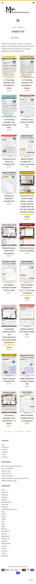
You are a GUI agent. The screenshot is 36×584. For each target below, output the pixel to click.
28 (17, 431)
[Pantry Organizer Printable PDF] (9, 365)
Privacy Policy (6, 473)
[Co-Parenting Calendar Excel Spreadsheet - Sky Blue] (9, 106)
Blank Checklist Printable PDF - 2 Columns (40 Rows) (26, 161)
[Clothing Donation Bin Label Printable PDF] (27, 315)
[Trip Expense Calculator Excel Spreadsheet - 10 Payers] (9, 402)
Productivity (5, 539)
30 (21, 431)
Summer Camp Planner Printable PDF (27, 122)
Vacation (4, 551)
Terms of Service (7, 476)
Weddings (4, 556)
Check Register (6, 502)
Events (3, 514)
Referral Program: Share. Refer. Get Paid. (15, 478)
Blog (3, 445)
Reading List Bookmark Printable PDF (9, 198)
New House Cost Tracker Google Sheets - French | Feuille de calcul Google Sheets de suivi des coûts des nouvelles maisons (27, 204)
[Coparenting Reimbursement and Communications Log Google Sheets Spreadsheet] (9, 315)
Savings (4, 546)
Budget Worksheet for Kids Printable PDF (27, 381)
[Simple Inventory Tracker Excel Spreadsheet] (9, 234)
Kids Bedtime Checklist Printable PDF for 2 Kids (9, 287)
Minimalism (5, 531)
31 (23, 431)
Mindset (4, 529)
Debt (3, 512)
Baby (3, 490)
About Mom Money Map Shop (11, 466)
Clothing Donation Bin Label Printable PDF (27, 331)
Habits (3, 519)
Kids (2, 522)
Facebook (4, 452)
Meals (3, 526)
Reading (4, 541)
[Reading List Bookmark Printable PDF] (9, 182)
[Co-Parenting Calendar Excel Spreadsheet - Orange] (27, 66)
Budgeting (4, 495)
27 (15, 431)
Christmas (4, 504)
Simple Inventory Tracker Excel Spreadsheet (9, 250)
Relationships (6, 543)
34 (27, 431)
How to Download (7, 468)
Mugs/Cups (5, 536)
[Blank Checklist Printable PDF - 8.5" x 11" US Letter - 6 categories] (27, 271)
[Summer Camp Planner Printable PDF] (27, 106)
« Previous (7, 431)
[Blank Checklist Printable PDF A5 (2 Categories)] (27, 402)
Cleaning (4, 507)
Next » (30, 431)
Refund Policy (6, 471)
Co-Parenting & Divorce (9, 509)
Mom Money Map (23, 566)
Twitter (3, 454)
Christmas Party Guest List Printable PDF (9, 161)
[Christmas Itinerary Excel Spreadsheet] (27, 234)
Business (4, 492)
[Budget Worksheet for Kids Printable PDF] (27, 365)
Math (3, 524)
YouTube (4, 457)
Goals (3, 517)
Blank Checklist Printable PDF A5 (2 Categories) (27, 418)
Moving (4, 534)
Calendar (4, 497)
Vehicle (3, 553)
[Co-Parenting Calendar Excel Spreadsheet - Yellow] (9, 66)
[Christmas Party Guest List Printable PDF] (9, 145)
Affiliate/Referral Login (9, 481)
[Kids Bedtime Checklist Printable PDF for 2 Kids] (9, 271)
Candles (4, 500)
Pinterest (4, 450)
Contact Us (5, 447)
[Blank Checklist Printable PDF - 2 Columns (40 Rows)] (27, 145)
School (3, 548)
